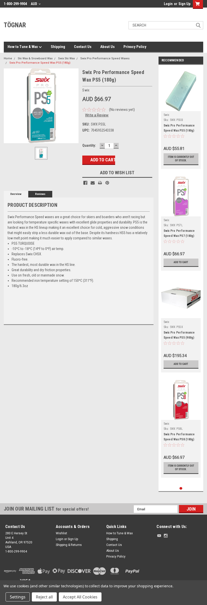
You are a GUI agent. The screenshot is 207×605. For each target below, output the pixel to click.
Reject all (44, 597)
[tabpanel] (181, 118)
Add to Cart (181, 262)
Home (8, 58)
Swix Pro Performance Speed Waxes (105, 58)
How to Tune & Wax (23, 46)
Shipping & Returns (69, 545)
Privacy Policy (134, 46)
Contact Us (82, 46)
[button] (179, 576)
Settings (17, 597)
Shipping (58, 46)
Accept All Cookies (80, 597)
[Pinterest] (107, 183)
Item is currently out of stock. (181, 159)
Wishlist (61, 533)
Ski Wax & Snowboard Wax (35, 58)
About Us (107, 46)
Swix (166, 115)
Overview (15, 194)
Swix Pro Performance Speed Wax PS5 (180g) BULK (179, 130)
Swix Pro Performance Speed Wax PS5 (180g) (39, 62)
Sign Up (184, 4)
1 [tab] (180, 488)
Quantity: (89, 145)
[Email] (93, 183)
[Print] (100, 183)
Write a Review (97, 115)
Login (168, 4)
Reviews (40, 194)
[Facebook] (85, 183)
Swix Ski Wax (66, 58)
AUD (34, 4)
